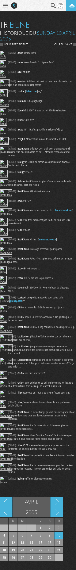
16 (49, 542)
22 (40, 550)
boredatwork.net (63, 210)
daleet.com (31, 91)
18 (4, 550)
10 (58, 535)
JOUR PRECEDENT (16, 44)
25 (4, 557)
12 (13, 542)
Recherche (53, 6)
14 (31, 542)
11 (4, 542)
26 (13, 557)
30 (49, 557)
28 (31, 557)
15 (40, 542)
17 (58, 542)
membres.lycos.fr (47, 239)
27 (22, 557)
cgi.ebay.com (15, 300)
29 (40, 557)
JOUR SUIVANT (62, 44)
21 (31, 550)
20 (22, 550)
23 (49, 550)
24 (58, 550)
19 (13, 550)
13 (22, 542)
